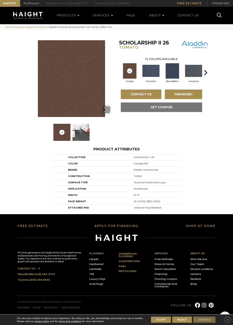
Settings (204, 319)
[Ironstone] (193, 71)
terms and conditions (70, 321)
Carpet (30, 27)
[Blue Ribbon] (172, 70)
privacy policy (42, 321)
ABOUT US (197, 253)
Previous (31, 130)
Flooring (19, 27)
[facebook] (198, 305)
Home (9, 27)
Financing (183, 94)
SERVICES (161, 253)
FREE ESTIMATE (33, 226)
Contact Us (141, 94)
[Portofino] (151, 71)
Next (112, 130)
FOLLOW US (181, 305)
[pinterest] (212, 305)
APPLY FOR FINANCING (116, 226)
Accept (161, 319)
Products (41, 27)
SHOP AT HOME (200, 226)
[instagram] (205, 305)
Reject (182, 319)
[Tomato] (129, 70)
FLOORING (96, 253)
